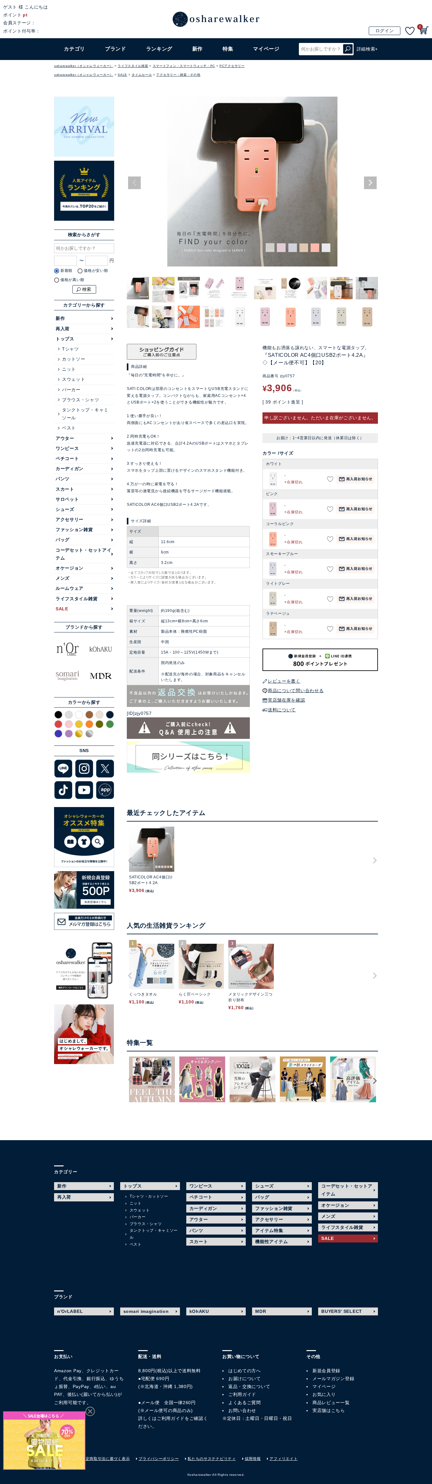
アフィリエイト (283, 1459)
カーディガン (69, 468)
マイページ (324, 1386)
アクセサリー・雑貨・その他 (178, 74)
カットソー (73, 359)
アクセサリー (69, 519)
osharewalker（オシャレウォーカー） (83, 66)
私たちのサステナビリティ (212, 1459)
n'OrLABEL (70, 1311)
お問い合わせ (242, 1410)
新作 (197, 48)
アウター (65, 438)
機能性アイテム (271, 1241)
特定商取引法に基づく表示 (106, 1459)
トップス (65, 338)
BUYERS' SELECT (341, 1311)
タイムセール (142, 74)
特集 (228, 48)
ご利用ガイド (171, 1418)
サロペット (67, 499)
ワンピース (67, 448)
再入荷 (63, 328)
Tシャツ (70, 348)
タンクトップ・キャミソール (85, 413)
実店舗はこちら (328, 1410)
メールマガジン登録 (333, 1378)
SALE (122, 74)
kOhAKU (199, 1311)
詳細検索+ (367, 48)
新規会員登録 (326, 1370)
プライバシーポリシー (159, 1459)
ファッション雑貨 (74, 529)
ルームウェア (69, 588)
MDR (260, 1311)
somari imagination (146, 1311)
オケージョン (69, 568)
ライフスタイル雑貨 (133, 66)
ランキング (159, 48)
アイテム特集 (269, 1230)
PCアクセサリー (232, 66)
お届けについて (244, 1378)
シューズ (65, 509)
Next (370, 183)
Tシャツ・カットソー (149, 1196)
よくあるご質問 (244, 1402)
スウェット (73, 379)
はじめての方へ (244, 1370)
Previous (134, 183)
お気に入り (324, 1394)
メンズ (63, 578)
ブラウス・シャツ (80, 399)
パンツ (63, 478)
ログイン (384, 30)
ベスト (69, 427)
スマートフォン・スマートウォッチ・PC (184, 66)
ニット (69, 369)
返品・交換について (249, 1386)
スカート (65, 489)
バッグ (63, 539)
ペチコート (67, 458)
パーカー (71, 389)
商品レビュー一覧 (331, 1402)
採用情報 (253, 1459)
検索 (348, 49)
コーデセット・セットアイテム (83, 554)
